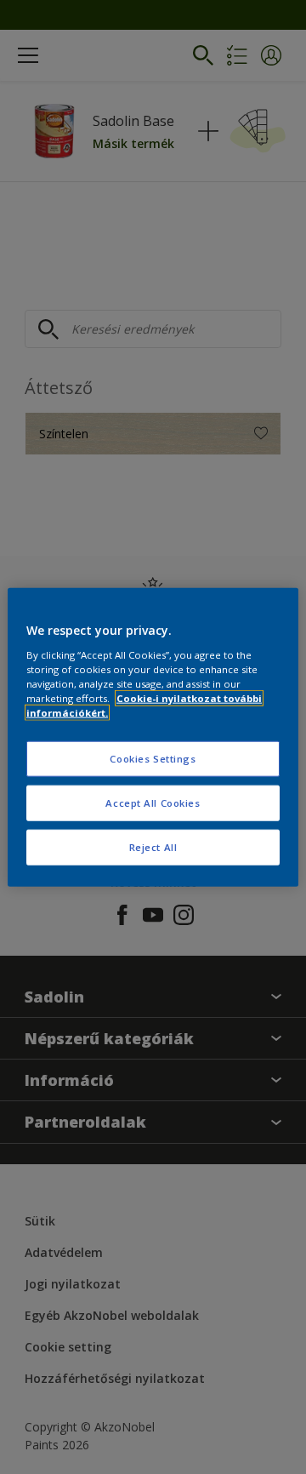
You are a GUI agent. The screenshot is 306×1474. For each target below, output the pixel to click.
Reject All (153, 846)
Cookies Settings (153, 758)
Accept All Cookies (152, 802)
